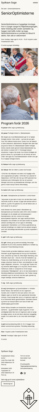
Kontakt (22, 360)
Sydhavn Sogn (9, 2)
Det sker (4, 8)
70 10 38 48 (26, 356)
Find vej (3, 364)
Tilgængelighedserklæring (28, 366)
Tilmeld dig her (8, 384)
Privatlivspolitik (25, 364)
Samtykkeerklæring (26, 368)
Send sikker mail (25, 358)
